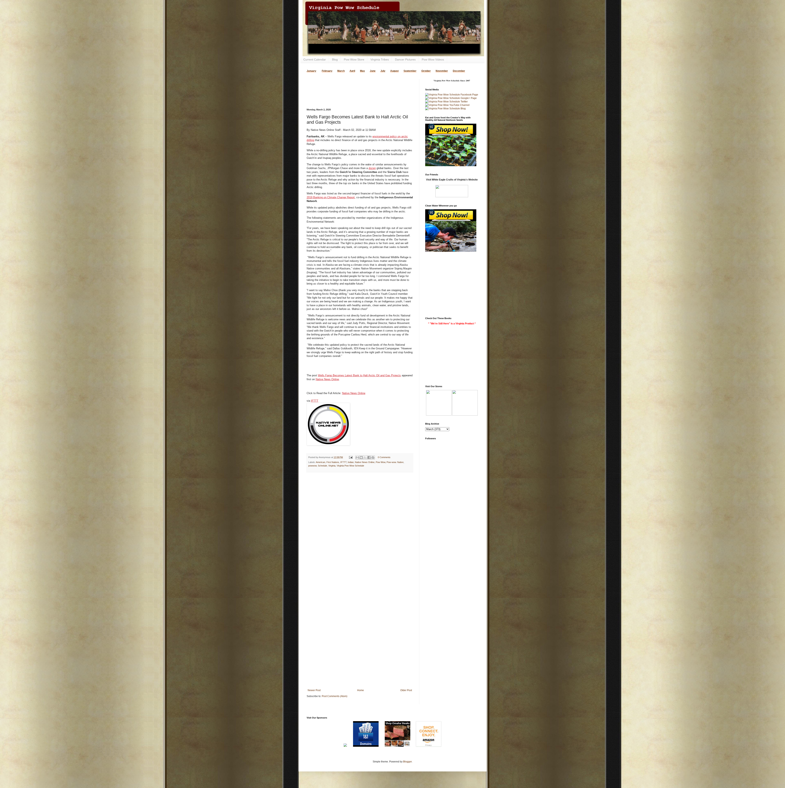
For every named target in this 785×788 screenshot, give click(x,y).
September (410, 70)
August (394, 70)
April (352, 70)
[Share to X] (365, 457)
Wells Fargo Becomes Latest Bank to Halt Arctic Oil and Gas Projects (359, 375)
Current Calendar (314, 59)
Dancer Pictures (405, 59)
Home (360, 690)
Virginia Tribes (379, 59)
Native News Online (327, 379)
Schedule (322, 465)
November (442, 70)
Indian (351, 462)
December (459, 70)
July (382, 70)
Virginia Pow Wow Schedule (350, 465)
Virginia (331, 465)
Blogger (407, 761)
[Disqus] (360, 529)
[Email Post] (350, 457)
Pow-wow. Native (395, 462)
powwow (312, 465)
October (426, 70)
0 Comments (384, 457)
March (341, 70)
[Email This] (357, 457)
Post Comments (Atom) (334, 696)
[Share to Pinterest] (373, 457)
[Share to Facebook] (369, 457)
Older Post (406, 690)
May (362, 70)
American (320, 462)
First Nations (332, 462)
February (327, 70)
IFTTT (314, 400)
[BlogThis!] (361, 457)
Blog (335, 59)
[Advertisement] (354, 85)
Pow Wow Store (354, 59)
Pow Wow (380, 462)
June (373, 70)
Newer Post (314, 690)
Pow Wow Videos (433, 59)
